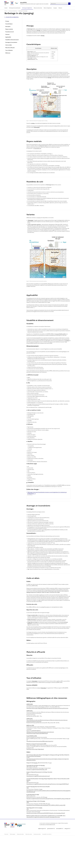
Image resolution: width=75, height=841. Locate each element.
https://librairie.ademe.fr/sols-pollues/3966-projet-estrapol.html (40, 741)
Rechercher (69, 4)
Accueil (6, 8)
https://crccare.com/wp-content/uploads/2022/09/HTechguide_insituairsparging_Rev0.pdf (46, 813)
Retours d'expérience (48, 8)
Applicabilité (8, 37)
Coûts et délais (8, 45)
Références (7, 53)
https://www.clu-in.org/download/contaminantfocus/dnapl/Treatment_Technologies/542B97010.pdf (48, 784)
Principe (7, 21)
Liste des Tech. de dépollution (12, 17)
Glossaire (60, 8)
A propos (55, 8)
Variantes (7, 34)
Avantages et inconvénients (11, 42)
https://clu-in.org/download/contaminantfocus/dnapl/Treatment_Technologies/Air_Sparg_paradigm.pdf (48, 798)
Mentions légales (12, 834)
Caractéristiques (8, 24)
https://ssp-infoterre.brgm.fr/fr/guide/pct (35, 749)
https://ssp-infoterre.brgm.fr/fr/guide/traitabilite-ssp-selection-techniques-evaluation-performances (47, 708)
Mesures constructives (38, 8)
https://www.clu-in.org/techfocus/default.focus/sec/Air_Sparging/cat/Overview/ (43, 817)
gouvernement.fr (50, 828)
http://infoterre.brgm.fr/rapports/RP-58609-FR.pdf (37, 733)
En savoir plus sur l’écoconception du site (47, 824)
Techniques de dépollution (27, 8)
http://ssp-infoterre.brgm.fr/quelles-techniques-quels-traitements (40, 732)
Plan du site (6, 834)
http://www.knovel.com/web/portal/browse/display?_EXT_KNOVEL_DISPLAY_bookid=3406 (46, 805)
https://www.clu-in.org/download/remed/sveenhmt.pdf (38, 776)
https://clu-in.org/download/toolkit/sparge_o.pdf (37, 769)
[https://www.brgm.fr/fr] (20, 826)
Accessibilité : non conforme (46, 834)
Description (7, 26)
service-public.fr (59, 828)
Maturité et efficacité (9, 47)
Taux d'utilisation (9, 50)
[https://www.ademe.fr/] (12, 827)
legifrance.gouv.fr (41, 828)
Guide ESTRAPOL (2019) (61, 334)
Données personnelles (37, 834)
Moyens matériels (9, 29)
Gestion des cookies (28, 834)
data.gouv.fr (67, 828)
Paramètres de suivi (9, 31)
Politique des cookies (20, 834)
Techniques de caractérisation (14, 8)
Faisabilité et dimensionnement (12, 39)
